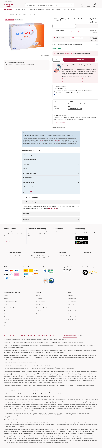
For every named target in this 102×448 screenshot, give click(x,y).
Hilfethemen (95, 1)
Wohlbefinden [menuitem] (40, 9)
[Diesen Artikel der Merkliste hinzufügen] (97, 60)
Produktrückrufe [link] (72, 311)
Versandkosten (72, 301)
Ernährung (6, 304)
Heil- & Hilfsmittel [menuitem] (56, 9)
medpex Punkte (72, 317)
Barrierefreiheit (72, 320)
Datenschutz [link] (33, 336)
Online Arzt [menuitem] (17, 9)
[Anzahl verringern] (54, 60)
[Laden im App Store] (86, 238)
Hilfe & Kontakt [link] (55, 235)
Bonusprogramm (40, 301)
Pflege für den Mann (9, 314)
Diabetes (6, 298)
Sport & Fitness (7, 320)
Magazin (15, 1)
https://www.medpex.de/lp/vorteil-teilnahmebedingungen (58, 368)
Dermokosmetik (8, 311)
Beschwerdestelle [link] (72, 308)
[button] (72, 80)
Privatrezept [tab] (87, 26)
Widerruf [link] (26, 336)
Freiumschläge (72, 298)
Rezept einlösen (40, 304)
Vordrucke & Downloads (42, 311)
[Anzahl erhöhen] (59, 60)
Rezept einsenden (52, 208)
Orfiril (69, 106)
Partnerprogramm (40, 314)
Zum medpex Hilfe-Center (58, 232)
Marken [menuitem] (64, 9)
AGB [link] (21, 336)
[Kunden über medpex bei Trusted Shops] (90, 272)
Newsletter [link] (39, 298)
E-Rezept (70, 295)
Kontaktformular (56, 238)
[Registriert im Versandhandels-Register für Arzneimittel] (51, 271)
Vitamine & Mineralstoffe (10, 308)
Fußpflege (6, 323)
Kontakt (38, 295)
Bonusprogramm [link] (7, 1)
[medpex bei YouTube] (70, 270)
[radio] (54, 30)
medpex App (21, 1)
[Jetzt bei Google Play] (86, 242)
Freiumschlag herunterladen (43, 308)
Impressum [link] (59, 336)
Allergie (6, 295)
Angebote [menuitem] (72, 9)
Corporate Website (9, 336)
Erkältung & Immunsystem (10, 301)
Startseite (6, 14)
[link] (45, 280)
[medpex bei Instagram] (67, 270)
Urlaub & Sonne (8, 317)
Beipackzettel (28, 191)
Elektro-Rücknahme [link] (43, 336)
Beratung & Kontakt (86, 1)
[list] (27, 36)
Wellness (6, 326)
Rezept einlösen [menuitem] (8, 9)
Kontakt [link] (70, 314)
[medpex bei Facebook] (64, 270)
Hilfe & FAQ (71, 304)
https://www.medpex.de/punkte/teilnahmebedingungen (47, 393)
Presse (17, 336)
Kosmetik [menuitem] (47, 9)
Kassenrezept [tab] (64, 26)
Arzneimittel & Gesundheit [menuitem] (28, 9)
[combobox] (49, 5)
